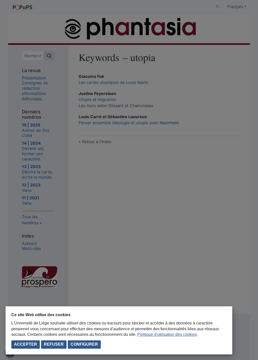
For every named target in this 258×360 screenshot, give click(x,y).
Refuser (54, 344)
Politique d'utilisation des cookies (167, 334)
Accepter (25, 344)
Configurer (84, 344)
